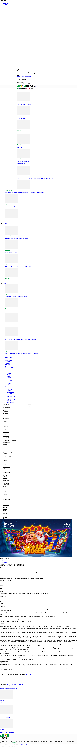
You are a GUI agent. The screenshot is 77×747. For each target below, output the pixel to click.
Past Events (6, 517)
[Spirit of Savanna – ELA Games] (23, 100)
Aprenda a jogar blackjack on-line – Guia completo (17, 311)
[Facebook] (2, 574)
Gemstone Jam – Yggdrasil (23, 132)
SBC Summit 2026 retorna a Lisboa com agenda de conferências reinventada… (35, 178)
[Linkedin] (15, 574)
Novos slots (20, 91)
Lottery (5, 445)
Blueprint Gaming (11, 376)
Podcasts (5, 509)
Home (18, 406)
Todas (18, 165)
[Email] (19, 574)
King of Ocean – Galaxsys (23, 161)
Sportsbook (6, 426)
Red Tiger (9, 398)
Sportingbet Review (9, 366)
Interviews (5, 507)
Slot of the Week (17, 225)
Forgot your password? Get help (24, 76)
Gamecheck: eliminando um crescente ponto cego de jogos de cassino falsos (23, 281)
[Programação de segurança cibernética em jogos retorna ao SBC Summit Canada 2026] (23, 188)
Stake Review (8, 364)
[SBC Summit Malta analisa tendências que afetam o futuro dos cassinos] (11, 262)
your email (30, 81)
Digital (4, 492)
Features (5, 478)
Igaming (5, 434)
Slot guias (5, 421)
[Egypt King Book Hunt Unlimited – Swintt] (23, 143)
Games (4, 410)
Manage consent (25, 744)
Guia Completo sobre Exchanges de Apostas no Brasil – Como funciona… (22, 353)
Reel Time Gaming (11, 399)
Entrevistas (10, 225)
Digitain (9, 377)
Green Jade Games (11, 379)
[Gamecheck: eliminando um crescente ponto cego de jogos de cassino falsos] (11, 277)
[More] (24, 574)
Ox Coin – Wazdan (21, 118)
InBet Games (10, 382)
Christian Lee (3, 569)
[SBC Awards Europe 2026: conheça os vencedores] (11, 203)
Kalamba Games (11, 385)
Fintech (5, 475)
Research (5, 502)
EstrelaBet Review (9, 362)
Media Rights (6, 484)
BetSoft (9, 373)
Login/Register (6, 499)
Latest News (6, 437)
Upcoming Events (7, 515)
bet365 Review (8, 360)
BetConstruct (10, 372)
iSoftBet (9, 383)
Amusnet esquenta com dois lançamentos (16, 684)
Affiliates (5, 413)
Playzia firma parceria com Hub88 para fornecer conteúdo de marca (21, 685)
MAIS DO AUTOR (15, 688)
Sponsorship (6, 483)
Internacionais (23, 165)
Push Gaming (10, 395)
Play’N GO (9, 389)
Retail (4, 429)
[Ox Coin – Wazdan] (23, 114)
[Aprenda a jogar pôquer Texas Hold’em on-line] (11, 292)
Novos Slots (6, 419)
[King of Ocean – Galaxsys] (23, 157)
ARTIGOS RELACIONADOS (6, 688)
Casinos (5, 453)
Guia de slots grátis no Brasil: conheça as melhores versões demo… (20, 339)
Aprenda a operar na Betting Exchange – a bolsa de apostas (19, 325)
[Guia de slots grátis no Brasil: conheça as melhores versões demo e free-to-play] (11, 335)
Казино (4, 468)
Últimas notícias (21, 163)
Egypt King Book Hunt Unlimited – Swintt (26, 147)
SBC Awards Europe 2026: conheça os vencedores (16, 207)
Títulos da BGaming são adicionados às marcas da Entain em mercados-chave (23, 221)
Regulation (5, 411)
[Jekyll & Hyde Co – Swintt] (11, 248)
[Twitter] (6, 574)
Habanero (9, 380)
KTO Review (7, 363)
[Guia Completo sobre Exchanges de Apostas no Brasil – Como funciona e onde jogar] (11, 349)
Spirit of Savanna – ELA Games (24, 104)
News (4, 518)
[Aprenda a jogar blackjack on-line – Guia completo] (11, 307)
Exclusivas (5, 223)
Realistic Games (11, 396)
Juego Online (6, 450)
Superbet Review (9, 367)
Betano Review (8, 357)
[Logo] (21, 88)
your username (31, 72)
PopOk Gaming (10, 392)
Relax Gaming (10, 400)
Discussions (6, 501)
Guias (4, 283)
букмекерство (6, 467)
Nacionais (28, 165)
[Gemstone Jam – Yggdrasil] (23, 129)
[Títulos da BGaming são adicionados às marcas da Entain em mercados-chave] (11, 217)
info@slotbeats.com (16, 742)
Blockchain (6, 476)
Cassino (5, 460)
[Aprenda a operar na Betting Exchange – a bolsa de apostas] (11, 321)
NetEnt (8, 387)
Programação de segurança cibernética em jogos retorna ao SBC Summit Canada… (24, 192)
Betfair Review (8, 359)
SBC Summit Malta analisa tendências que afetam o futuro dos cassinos (21, 266)
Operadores (6, 356)
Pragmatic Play (10, 393)
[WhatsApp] (11, 574)
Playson (9, 390)
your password (31, 73)
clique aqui (28, 674)
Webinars (5, 510)
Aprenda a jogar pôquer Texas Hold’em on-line (16, 296)
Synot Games (10, 402)
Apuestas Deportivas (8, 452)
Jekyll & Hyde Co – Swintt (11, 252)
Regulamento (6, 461)
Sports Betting (6, 442)
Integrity (5, 486)
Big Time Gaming (11, 374)
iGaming (5, 444)
